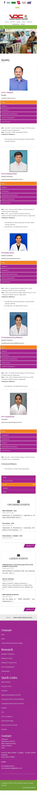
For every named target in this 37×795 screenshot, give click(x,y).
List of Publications (7, 667)
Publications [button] (5, 110)
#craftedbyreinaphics (29, 787)
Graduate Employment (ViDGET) (12, 703)
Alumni (7, 22)
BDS (2, 634)
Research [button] (4, 106)
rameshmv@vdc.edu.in (8, 98)
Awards (22, 24)
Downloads (5, 671)
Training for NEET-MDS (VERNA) (12, 699)
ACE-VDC (12, 22)
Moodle (4, 729)
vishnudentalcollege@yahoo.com (11, 768)
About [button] (3, 102)
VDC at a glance (6, 716)
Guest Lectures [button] (6, 121)
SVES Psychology (7, 721)
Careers (18, 22)
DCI (2, 712)
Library (23, 22)
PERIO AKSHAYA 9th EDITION (10, 594)
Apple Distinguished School (11, 695)
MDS (3, 639)
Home (8, 617)
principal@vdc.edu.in (7, 766)
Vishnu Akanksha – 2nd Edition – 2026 (12, 536)
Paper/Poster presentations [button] (10, 114)
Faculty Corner (6, 686)
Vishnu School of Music (9, 725)
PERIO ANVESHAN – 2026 (9, 511)
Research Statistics (7, 654)
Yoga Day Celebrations (8, 579)
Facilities (4, 690)
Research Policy (6, 658)
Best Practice (5, 682)
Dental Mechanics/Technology (11, 643)
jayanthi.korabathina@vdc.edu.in (11, 422)
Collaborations (15, 24)
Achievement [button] (5, 439)
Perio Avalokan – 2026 (8, 523)
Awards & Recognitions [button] (8, 117)
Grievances (29, 22)
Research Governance (9, 662)
